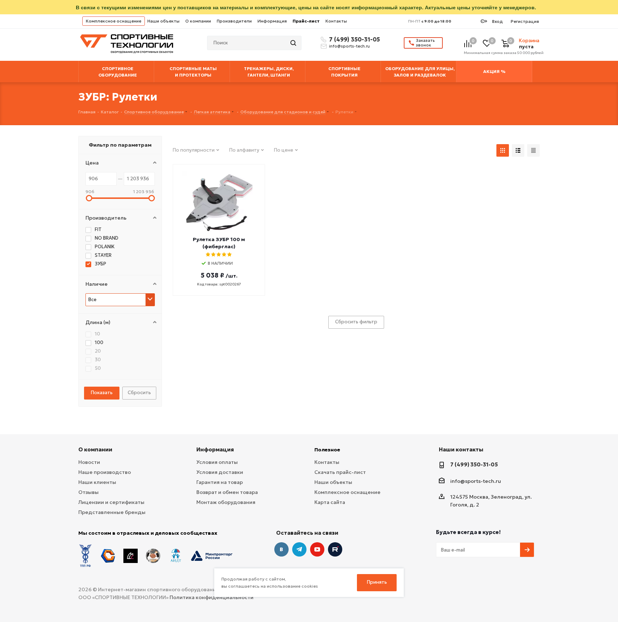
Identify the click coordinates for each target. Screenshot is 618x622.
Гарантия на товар (219, 482)
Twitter (335, 549)
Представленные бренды (112, 512)
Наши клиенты (97, 482)
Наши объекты (163, 21)
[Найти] (293, 43)
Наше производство (104, 472)
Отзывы (88, 492)
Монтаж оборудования (225, 502)
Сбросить (139, 393)
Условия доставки (219, 472)
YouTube (317, 549)
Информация (272, 21)
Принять (377, 582)
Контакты (336, 21)
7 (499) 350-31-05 (353, 39)
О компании (198, 21)
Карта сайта (329, 502)
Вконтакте (281, 549)
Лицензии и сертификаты (111, 502)
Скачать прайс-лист (340, 472)
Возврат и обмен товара (227, 492)
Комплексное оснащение (113, 21)
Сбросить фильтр (356, 322)
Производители (234, 21)
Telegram (299, 549)
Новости (89, 462)
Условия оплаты (217, 462)
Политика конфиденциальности (212, 597)
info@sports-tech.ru (349, 46)
